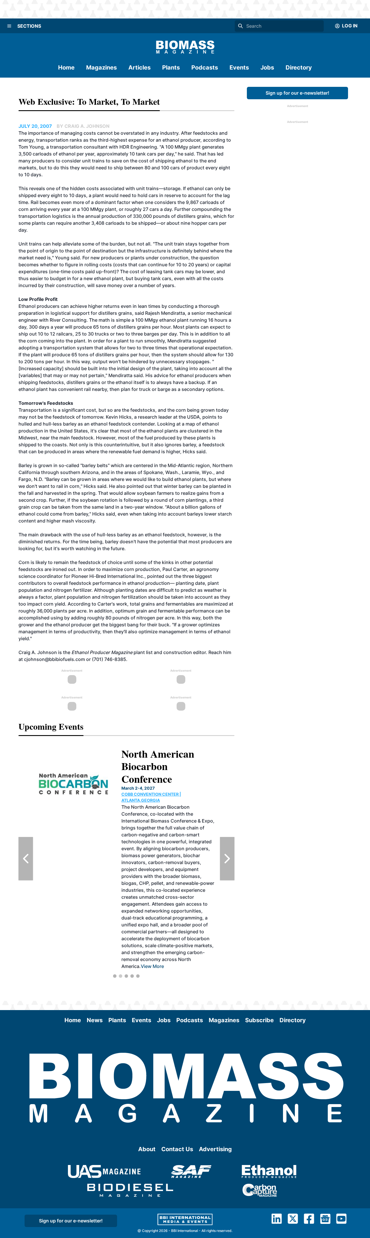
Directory (299, 67)
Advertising (215, 1149)
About (147, 1149)
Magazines (101, 67)
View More (151, 904)
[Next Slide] (227, 858)
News (95, 1020)
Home (66, 67)
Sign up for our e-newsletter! (297, 93)
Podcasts (204, 67)
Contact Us (177, 1149)
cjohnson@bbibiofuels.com (54, 659)
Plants (171, 67)
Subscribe (259, 1020)
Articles (139, 67)
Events (239, 67)
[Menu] (9, 26)
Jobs (267, 67)
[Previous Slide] (25, 858)
